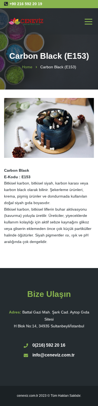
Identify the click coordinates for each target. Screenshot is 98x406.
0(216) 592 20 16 (48, 345)
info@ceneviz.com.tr (53, 355)
